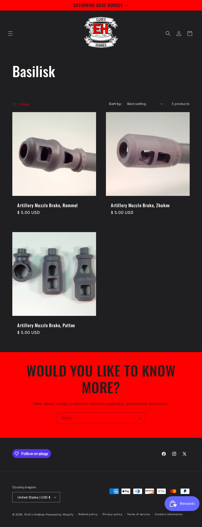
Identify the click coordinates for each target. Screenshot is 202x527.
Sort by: (115, 104)
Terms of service (138, 514)
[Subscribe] (139, 418)
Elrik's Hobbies (34, 514)
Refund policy (88, 514)
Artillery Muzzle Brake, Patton (46, 325)
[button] (10, 33)
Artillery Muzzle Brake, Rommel (47, 205)
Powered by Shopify (60, 514)
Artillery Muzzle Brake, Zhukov (140, 205)
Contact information (169, 514)
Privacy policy (112, 514)
